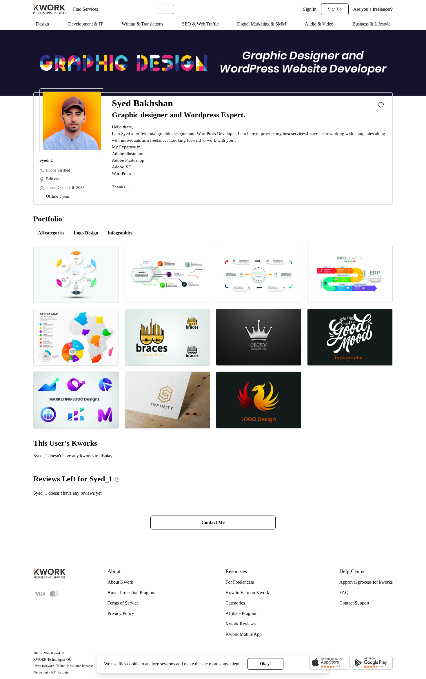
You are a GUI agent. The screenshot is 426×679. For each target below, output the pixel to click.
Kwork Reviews (240, 623)
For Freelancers (239, 582)
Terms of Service (123, 602)
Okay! (265, 664)
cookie (133, 663)
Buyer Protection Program (131, 592)
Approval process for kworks (366, 582)
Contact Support (354, 602)
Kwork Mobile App (243, 634)
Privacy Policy (121, 613)
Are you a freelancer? (373, 9)
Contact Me (213, 522)
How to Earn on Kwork (247, 592)
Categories (235, 602)
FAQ (344, 592)
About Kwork (120, 582)
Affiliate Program (241, 613)
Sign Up (335, 9)
